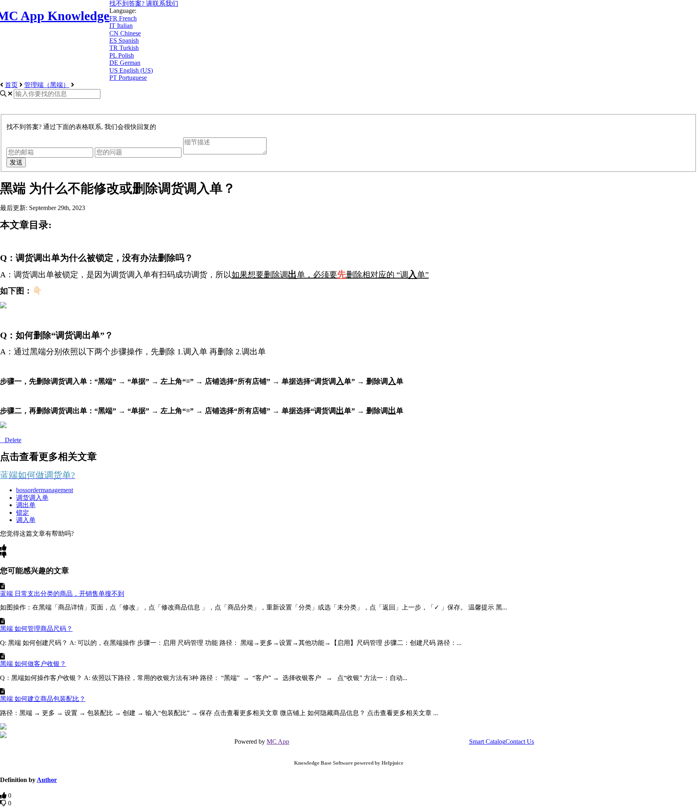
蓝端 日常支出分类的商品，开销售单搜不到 (62, 593)
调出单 (25, 504)
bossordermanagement (44, 490)
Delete (13, 440)
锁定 (22, 512)
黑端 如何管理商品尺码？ (36, 628)
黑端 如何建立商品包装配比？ (43, 698)
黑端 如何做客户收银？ (33, 663)
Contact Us (519, 741)
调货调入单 (32, 497)
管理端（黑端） (46, 84)
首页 (11, 84)
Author (47, 779)
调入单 (25, 519)
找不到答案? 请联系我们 (143, 3)
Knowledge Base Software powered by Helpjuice (348, 763)
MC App (278, 741)
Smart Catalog (487, 741)
